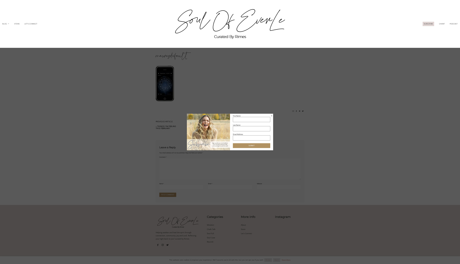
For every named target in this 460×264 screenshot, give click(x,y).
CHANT (442, 24)
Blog (4, 24)
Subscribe (428, 24)
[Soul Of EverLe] (230, 23)
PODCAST (454, 24)
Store (17, 24)
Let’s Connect (30, 24)
